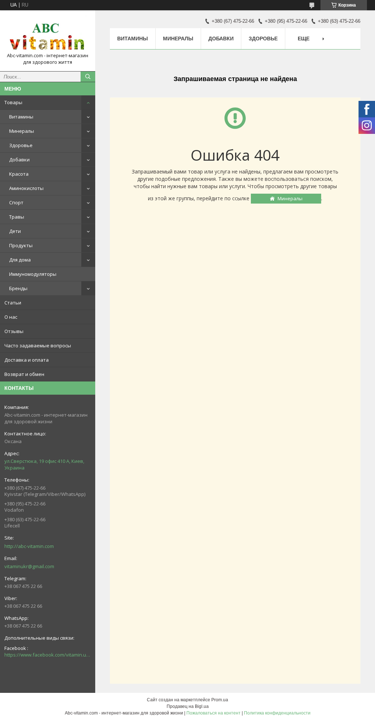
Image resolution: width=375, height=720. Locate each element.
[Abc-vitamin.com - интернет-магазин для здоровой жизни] (47, 34)
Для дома (20, 259)
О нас (10, 317)
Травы (16, 216)
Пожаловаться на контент (213, 713)
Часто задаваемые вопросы (37, 345)
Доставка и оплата (26, 360)
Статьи (12, 302)
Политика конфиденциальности (277, 713)
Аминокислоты (26, 188)
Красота (19, 174)
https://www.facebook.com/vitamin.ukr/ (47, 654)
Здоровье (21, 145)
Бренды (18, 288)
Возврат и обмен (24, 374)
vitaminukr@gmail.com (29, 566)
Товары (13, 102)
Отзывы (13, 331)
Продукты (21, 245)
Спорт (16, 202)
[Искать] (88, 76)
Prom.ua (219, 699)
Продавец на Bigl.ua (188, 706)
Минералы (21, 131)
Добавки (19, 159)
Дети (15, 231)
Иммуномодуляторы (32, 274)
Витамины (21, 116)
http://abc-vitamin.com (29, 546)
